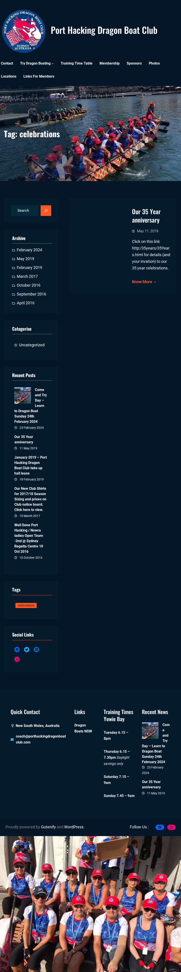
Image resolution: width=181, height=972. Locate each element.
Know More (142, 282)
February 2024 (29, 250)
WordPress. (74, 827)
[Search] (46, 210)
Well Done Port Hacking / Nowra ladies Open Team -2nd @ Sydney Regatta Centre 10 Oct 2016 (28, 538)
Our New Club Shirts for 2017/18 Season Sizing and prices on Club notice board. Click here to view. (30, 499)
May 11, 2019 (147, 231)
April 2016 (25, 303)
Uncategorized (32, 345)
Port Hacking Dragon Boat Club (104, 29)
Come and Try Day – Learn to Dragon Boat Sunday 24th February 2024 (30, 406)
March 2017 (27, 276)
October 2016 (28, 285)
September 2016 (31, 294)
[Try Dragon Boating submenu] (52, 63)
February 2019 (29, 267)
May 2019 (25, 259)
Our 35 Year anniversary (23, 439)
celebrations (26, 605)
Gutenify (49, 827)
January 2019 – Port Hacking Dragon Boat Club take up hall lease (30, 465)
